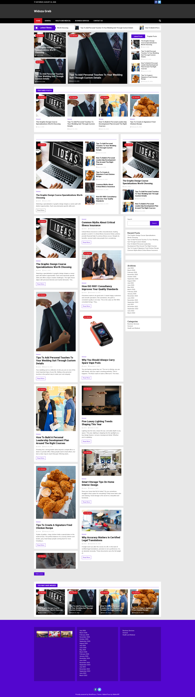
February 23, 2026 (147, 81)
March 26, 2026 (74, 81)
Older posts (39, 574)
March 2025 (131, 289)
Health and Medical (63, 21)
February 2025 (132, 291)
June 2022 (130, 311)
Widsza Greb (42, 11)
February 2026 (132, 272)
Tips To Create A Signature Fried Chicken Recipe (149, 77)
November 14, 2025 (102, 189)
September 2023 (132, 302)
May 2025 (130, 287)
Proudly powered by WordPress (85, 694)
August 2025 (131, 281)
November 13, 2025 (102, 204)
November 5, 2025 (94, 366)
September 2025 (132, 279)
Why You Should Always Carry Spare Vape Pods (98, 361)
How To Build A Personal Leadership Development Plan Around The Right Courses (151, 28)
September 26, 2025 (95, 543)
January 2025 (131, 293)
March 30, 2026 (40, 81)
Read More (40, 210)
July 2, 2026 (39, 55)
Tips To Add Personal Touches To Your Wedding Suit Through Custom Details (85, 28)
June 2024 (130, 298)
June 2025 (130, 285)
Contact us (98, 21)
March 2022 (131, 313)
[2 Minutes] (59, 188)
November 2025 (132, 274)
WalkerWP (116, 694)
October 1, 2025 (93, 488)
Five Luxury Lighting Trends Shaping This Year (97, 423)
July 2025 (130, 283)
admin (39, 201)
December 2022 (132, 306)
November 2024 (132, 296)
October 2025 (131, 276)
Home (38, 21)
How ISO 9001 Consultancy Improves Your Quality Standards (106, 199)
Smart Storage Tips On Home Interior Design (98, 483)
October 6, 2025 (93, 428)
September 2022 (132, 308)
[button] (71, 58)
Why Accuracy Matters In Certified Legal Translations (101, 539)
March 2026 (131, 270)
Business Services (82, 21)
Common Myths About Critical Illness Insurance (105, 186)
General (48, 21)
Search (129, 219)
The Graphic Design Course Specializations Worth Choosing (48, 50)
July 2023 (130, 304)
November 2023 (132, 300)
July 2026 (130, 268)
